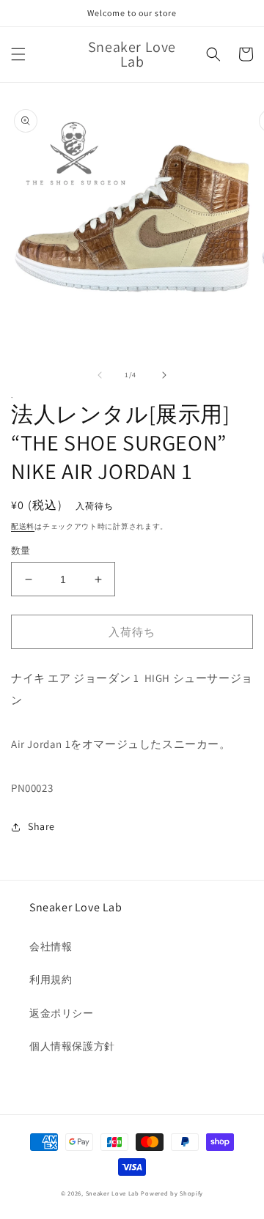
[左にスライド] (100, 375)
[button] (18, 54)
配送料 (22, 526)
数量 (21, 550)
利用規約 (50, 979)
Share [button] (41, 826)
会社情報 (50, 946)
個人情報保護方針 (72, 1046)
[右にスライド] (164, 375)
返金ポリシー (61, 1013)
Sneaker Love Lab (112, 1193)
